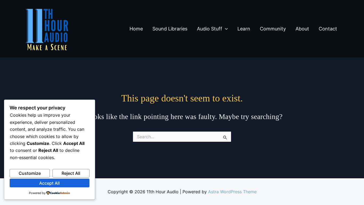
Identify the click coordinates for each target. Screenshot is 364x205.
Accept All (49, 183)
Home (136, 28)
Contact (328, 28)
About (302, 28)
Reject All (71, 173)
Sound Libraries (169, 28)
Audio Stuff (209, 28)
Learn (243, 28)
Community (273, 28)
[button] (225, 29)
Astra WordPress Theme (232, 191)
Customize (30, 173)
